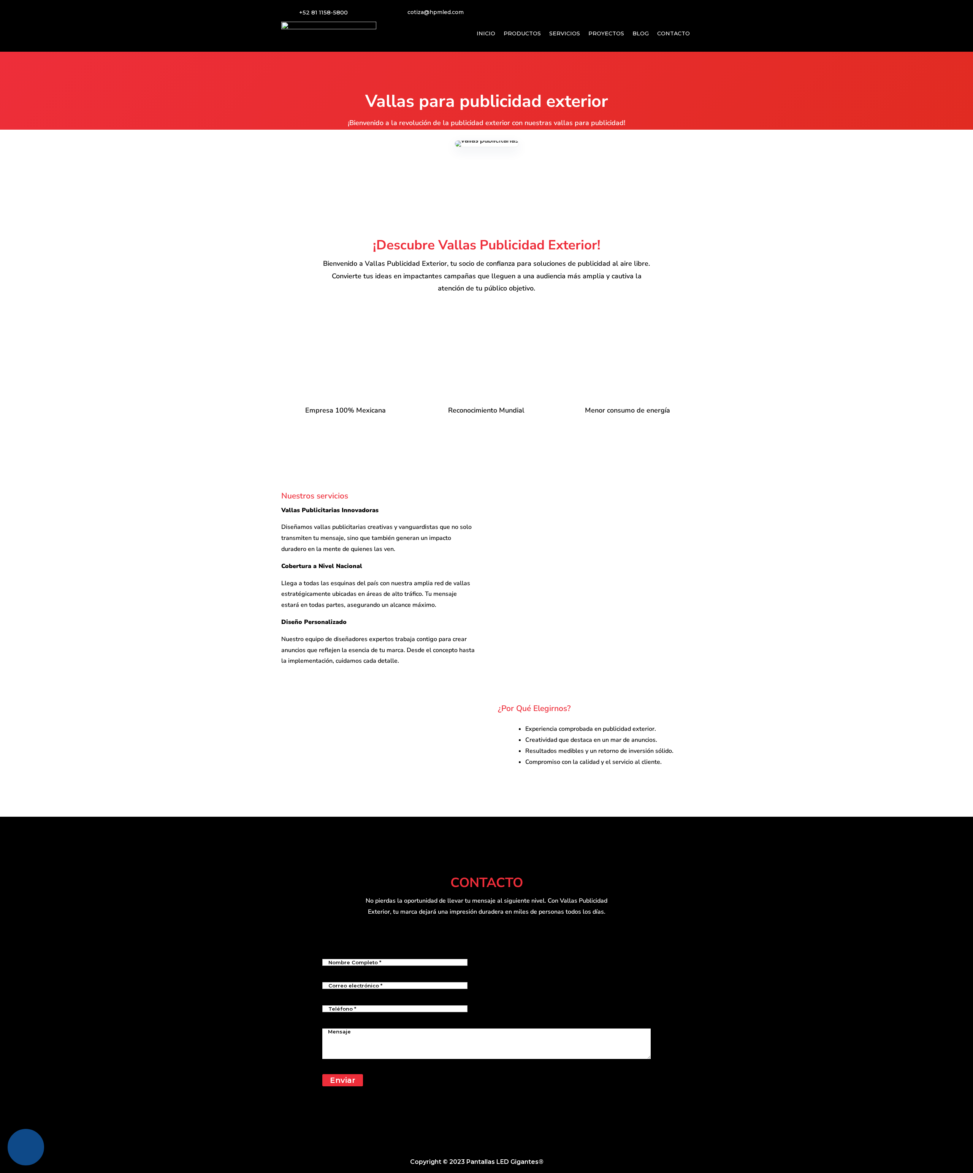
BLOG (640, 33)
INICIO (486, 33)
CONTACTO (673, 33)
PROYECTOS (606, 33)
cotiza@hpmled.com (435, 12)
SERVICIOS (564, 33)
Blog (555, 1161)
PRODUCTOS (522, 33)
